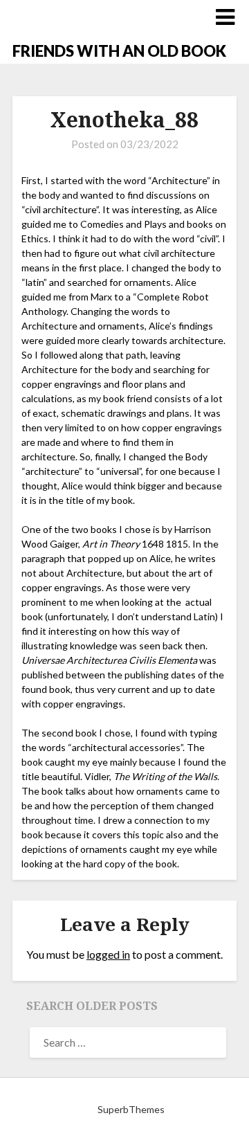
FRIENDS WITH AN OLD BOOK (119, 51)
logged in (108, 954)
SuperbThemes (131, 1109)
